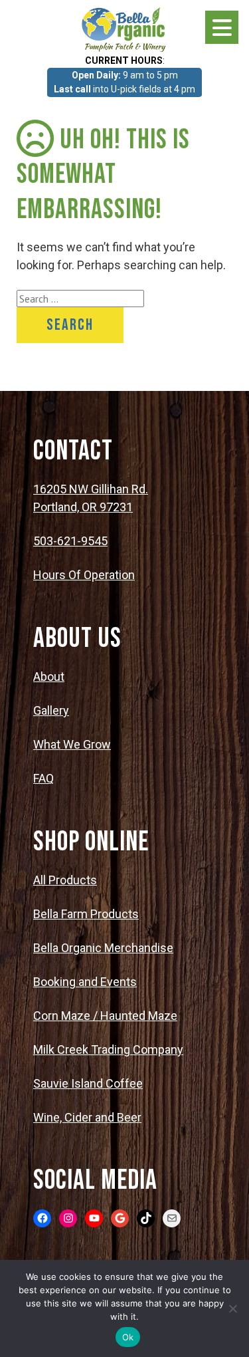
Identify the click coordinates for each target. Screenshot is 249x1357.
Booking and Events (85, 982)
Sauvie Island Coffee (88, 1083)
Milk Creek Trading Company (108, 1049)
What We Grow (72, 744)
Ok (128, 1337)
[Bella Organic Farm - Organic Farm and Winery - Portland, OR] (125, 28)
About (48, 676)
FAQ (43, 778)
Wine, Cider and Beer (87, 1117)
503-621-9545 (70, 541)
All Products (65, 880)
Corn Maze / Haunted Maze (105, 1016)
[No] (232, 1308)
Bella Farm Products (86, 914)
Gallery (51, 710)
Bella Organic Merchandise (103, 948)
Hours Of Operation (84, 575)
